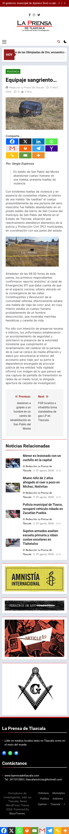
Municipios (58, 793)
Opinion (42, 804)
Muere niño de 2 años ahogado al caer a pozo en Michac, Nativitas (41, 482)
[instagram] (34, 15)
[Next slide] (64, 3)
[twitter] (38, 15)
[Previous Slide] (59, 3)
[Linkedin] (38, 141)
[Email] (25, 155)
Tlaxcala (55, 804)
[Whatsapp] (51, 141)
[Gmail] (12, 148)
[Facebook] (12, 141)
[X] (25, 141)
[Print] (25, 148)
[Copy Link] (12, 155)
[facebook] (30, 15)
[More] (38, 155)
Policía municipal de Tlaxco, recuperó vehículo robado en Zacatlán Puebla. (43, 509)
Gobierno (58, 798)
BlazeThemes (17, 813)
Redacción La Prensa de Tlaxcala (26, 87)
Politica (44, 798)
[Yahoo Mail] (51, 148)
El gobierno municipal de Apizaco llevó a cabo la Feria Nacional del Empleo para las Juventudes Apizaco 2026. (30, 3)
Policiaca (13, 71)
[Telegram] (38, 148)
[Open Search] (58, 41)
